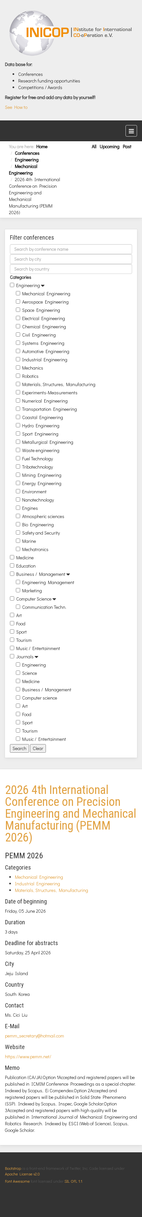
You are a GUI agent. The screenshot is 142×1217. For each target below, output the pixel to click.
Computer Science (34, 599)
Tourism (24, 640)
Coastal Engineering (42, 417)
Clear (38, 748)
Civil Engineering (39, 335)
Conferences (27, 153)
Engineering (27, 159)
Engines (30, 508)
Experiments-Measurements (50, 392)
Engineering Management (48, 582)
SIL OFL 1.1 (73, 1181)
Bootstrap (13, 1168)
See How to (16, 107)
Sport (21, 632)
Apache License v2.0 (22, 1173)
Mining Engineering (41, 475)
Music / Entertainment (38, 648)
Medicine (25, 557)
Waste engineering (40, 450)
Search (19, 748)
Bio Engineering (38, 524)
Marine (29, 541)
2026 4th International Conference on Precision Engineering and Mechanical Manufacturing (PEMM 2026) (70, 813)
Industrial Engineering (44, 359)
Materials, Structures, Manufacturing (58, 384)
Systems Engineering (43, 343)
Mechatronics (35, 549)
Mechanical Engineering (23, 169)
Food (20, 623)
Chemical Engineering (44, 326)
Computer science (39, 698)
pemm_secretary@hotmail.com (34, 1036)
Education (26, 566)
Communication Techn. (44, 607)
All (94, 146)
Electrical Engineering (43, 318)
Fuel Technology (37, 458)
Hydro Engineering (40, 425)
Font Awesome (17, 1181)
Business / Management (40, 574)
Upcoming (110, 146)
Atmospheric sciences (43, 516)
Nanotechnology (38, 500)
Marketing (32, 590)
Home (42, 146)
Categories (20, 277)
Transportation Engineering (49, 409)
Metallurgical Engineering (47, 442)
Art (19, 615)
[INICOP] (71, 33)
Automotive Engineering (45, 351)
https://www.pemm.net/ (28, 1056)
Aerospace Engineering (45, 302)
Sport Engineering (40, 434)
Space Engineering (41, 310)
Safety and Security (41, 533)
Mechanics (32, 368)
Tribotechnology (37, 467)
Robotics (30, 376)
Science (29, 673)
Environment (34, 491)
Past (127, 146)
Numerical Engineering (45, 401)
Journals (25, 656)
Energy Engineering (41, 483)
